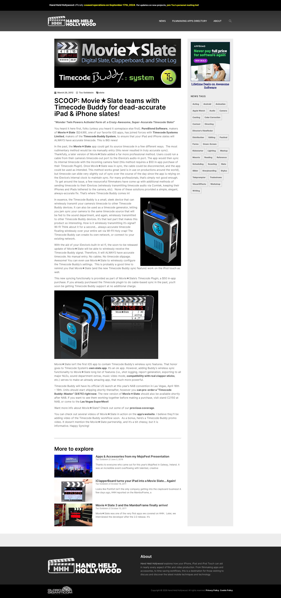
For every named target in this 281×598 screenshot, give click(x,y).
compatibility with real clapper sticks (150, 375)
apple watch (199, 110)
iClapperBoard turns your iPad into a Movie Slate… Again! (136, 481)
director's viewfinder (203, 130)
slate (101, 92)
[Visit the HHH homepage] (84, 565)
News (162, 21)
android (207, 104)
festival (223, 137)
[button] (230, 21)
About (217, 21)
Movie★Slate (66, 132)
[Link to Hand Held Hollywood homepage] (72, 21)
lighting (212, 150)
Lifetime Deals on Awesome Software (210, 85)
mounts (196, 157)
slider (195, 170)
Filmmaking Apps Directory (189, 21)
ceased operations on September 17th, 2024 (109, 5)
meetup (224, 150)
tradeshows (216, 177)
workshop (215, 184)
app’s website (146, 414)
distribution (198, 137)
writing (196, 190)
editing (211, 137)
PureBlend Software (154, 128)
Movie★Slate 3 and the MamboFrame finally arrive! (132, 505)
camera (223, 110)
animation (221, 104)
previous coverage (142, 408)
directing (209, 124)
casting (196, 117)
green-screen (210, 144)
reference (222, 157)
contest (196, 124)
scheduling (198, 164)
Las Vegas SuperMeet (94, 401)
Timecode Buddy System (99, 136)
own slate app (98, 368)
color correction (212, 117)
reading (208, 157)
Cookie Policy (226, 590)
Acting (196, 104)
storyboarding (209, 170)
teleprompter (199, 177)
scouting (212, 164)
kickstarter (198, 150)
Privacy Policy (212, 590)
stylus (224, 170)
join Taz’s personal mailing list (182, 5)
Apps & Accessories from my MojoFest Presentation (132, 456)
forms (196, 144)
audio (212, 110)
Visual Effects (199, 184)
